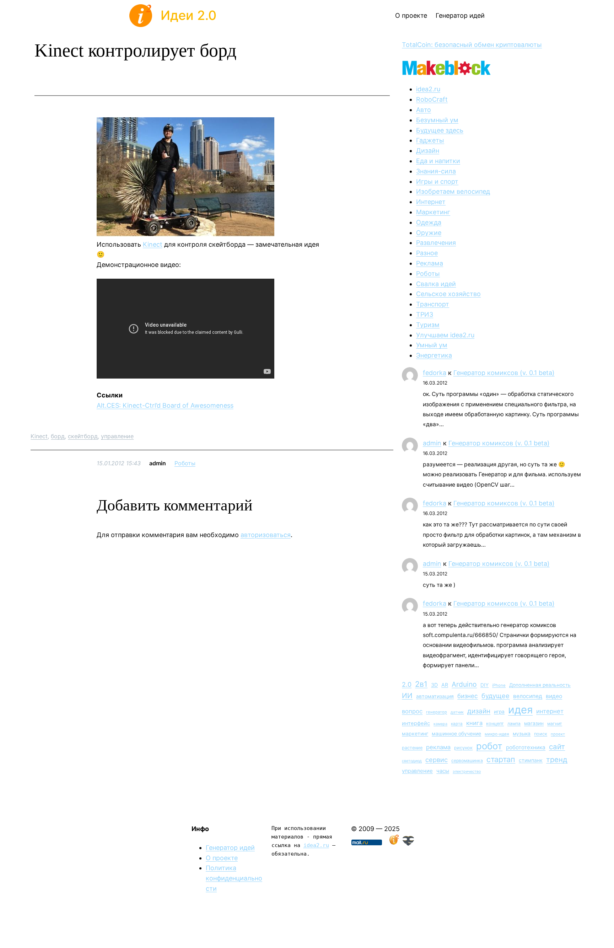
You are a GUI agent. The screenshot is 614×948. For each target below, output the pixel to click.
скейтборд (83, 436)
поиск (540, 734)
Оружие (428, 232)
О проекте (222, 858)
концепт (495, 723)
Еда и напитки (438, 161)
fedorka (434, 372)
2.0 (406, 684)
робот (489, 745)
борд (58, 436)
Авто (423, 109)
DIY (484, 685)
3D (434, 685)
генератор (436, 711)
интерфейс (416, 723)
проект (558, 734)
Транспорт (432, 304)
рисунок (463, 747)
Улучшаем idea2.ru (445, 335)
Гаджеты (430, 140)
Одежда (428, 222)
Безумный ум (437, 120)
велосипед (527, 696)
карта (457, 723)
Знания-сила (436, 171)
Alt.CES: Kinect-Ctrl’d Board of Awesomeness (165, 405)
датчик (457, 712)
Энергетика (434, 355)
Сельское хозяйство (448, 294)
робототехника (525, 747)
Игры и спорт (437, 181)
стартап (500, 759)
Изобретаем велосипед (453, 191)
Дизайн (427, 150)
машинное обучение (456, 733)
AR (444, 685)
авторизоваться (266, 535)
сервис (436, 760)
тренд (556, 759)
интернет (550, 711)
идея (520, 709)
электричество (467, 771)
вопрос (412, 711)
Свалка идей (436, 284)
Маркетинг (433, 212)
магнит (554, 723)
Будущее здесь (439, 130)
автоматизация (435, 696)
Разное (427, 253)
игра (499, 711)
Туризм (428, 324)
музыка (521, 734)
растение (412, 747)
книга (474, 723)
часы (442, 770)
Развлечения (436, 242)
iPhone (499, 685)
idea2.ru (428, 89)
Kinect (152, 244)
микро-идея (497, 734)
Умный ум (431, 345)
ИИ (407, 695)
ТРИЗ (424, 314)
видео (554, 696)
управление (117, 436)
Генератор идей (230, 847)
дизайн (478, 711)
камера (440, 724)
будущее (495, 696)
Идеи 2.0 (188, 15)
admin (432, 443)
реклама (438, 747)
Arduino (464, 684)
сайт (557, 746)
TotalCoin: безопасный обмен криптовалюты (472, 44)
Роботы (184, 463)
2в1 (421, 684)
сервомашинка (467, 760)
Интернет (431, 201)
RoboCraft (432, 99)
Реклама (429, 263)
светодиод (412, 761)
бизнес (467, 696)
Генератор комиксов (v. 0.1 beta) (504, 372)
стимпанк (531, 760)
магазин (534, 723)
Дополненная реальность (540, 685)
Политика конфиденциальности (234, 878)
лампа (514, 723)
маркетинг (415, 733)
